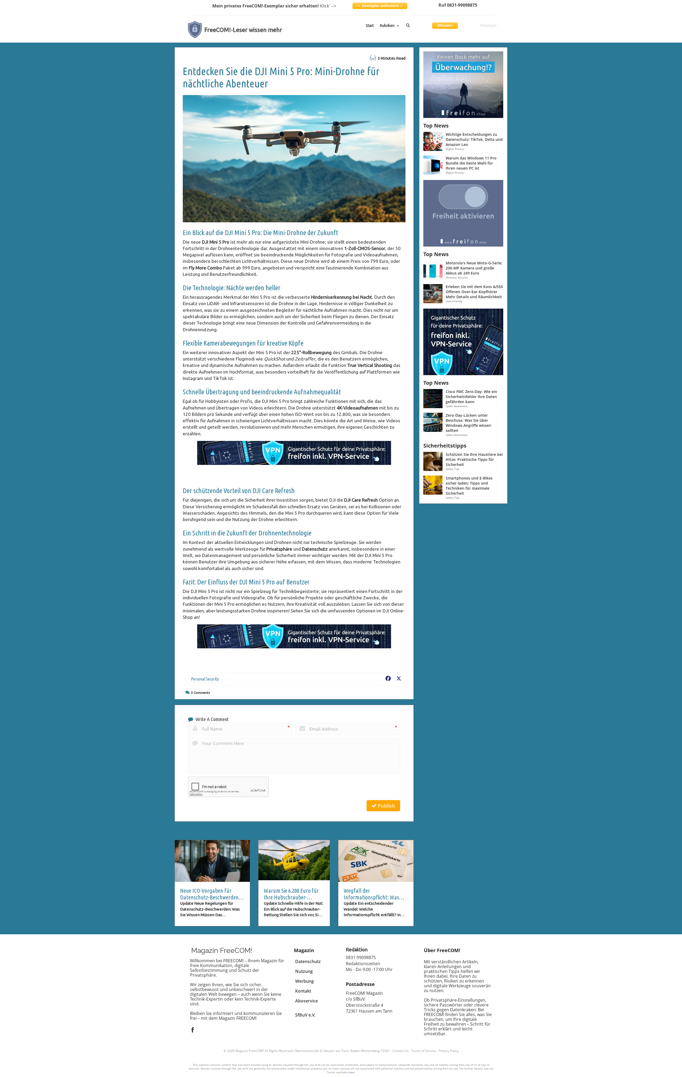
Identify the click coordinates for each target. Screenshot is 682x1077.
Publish (386, 806)
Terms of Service (423, 1051)
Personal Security (205, 679)
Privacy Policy (448, 1051)
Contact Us (400, 1051)
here (352, 1072)
